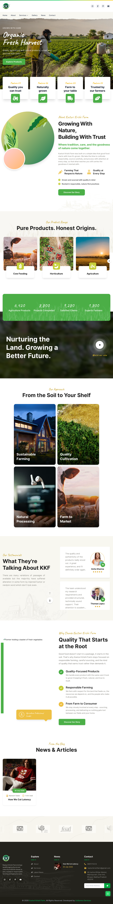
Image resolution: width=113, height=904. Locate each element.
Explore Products (14, 62)
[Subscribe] (107, 885)
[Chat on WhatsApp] (107, 893)
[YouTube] (108, 6)
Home (5, 15)
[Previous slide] (108, 42)
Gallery (35, 15)
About (13, 15)
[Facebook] (98, 6)
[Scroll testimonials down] (50, 600)
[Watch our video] (100, 345)
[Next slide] (108, 50)
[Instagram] (92, 6)
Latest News (38, 872)
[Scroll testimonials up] (50, 593)
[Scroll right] (109, 261)
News (43, 15)
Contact (52, 15)
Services (22, 15)
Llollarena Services (83, 900)
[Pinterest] (103, 6)
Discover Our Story (72, 192)
